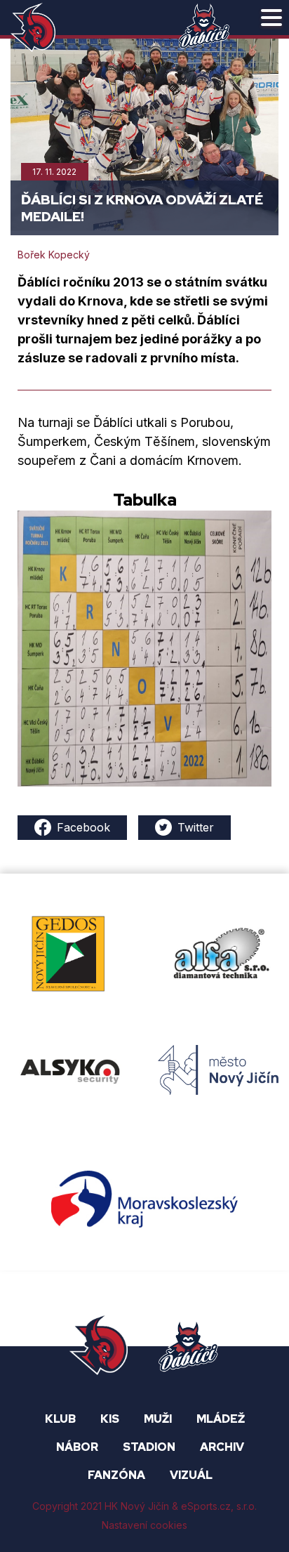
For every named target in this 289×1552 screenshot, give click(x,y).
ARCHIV (222, 1447)
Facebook (83, 827)
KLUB (60, 1419)
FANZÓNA (116, 1475)
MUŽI (158, 1419)
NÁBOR (77, 1447)
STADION (149, 1447)
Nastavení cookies (144, 1525)
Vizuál (191, 1475)
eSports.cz (206, 1506)
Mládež (220, 1419)
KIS (109, 1419)
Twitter (195, 827)
